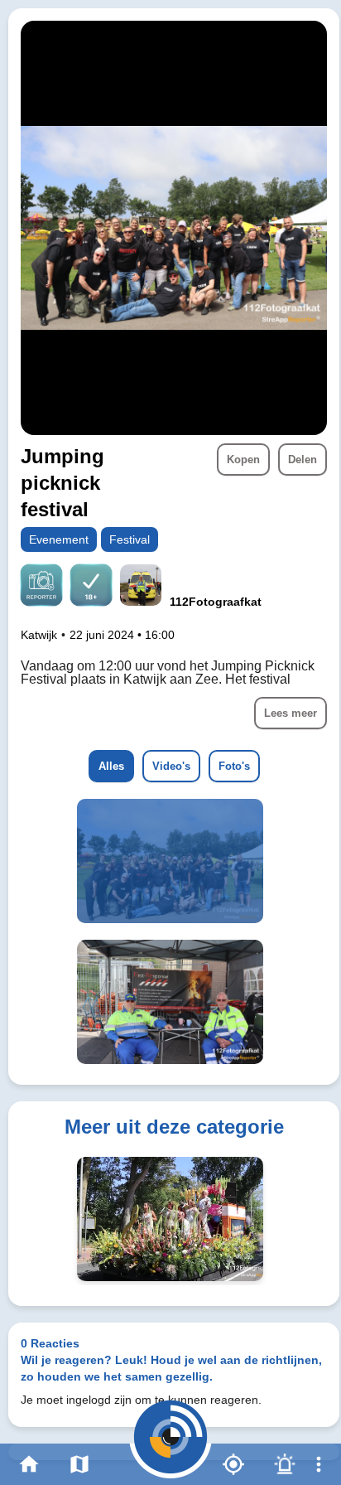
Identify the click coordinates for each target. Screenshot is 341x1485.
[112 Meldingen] (284, 1464)
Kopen (243, 459)
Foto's (234, 766)
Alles (111, 766)
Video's (171, 766)
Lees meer (290, 713)
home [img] (29, 1464)
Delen (302, 459)
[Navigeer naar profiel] (140, 587)
